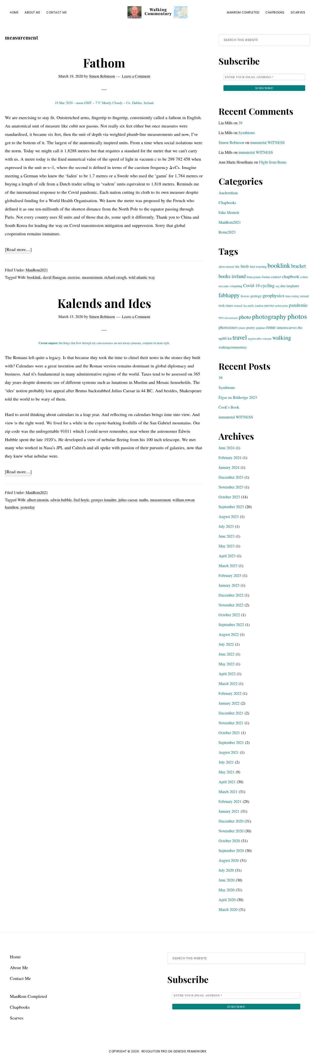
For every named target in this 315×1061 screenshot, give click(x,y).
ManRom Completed (28, 996)
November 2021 (231, 722)
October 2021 (229, 732)
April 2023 (227, 555)
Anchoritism (228, 192)
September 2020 (231, 850)
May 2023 (227, 545)
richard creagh (115, 277)
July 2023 (226, 526)
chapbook (290, 276)
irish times (226, 305)
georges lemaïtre (103, 499)
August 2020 (229, 860)
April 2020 (227, 899)
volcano (266, 338)
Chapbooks (227, 202)
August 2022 (229, 634)
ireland (304, 296)
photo (245, 316)
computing (235, 286)
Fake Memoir (229, 212)
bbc (237, 266)
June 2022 (227, 653)
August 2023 (229, 516)
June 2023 (227, 536)
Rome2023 (227, 232)
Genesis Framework (189, 1051)
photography (269, 316)
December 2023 (231, 477)
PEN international (228, 318)
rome (270, 327)
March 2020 (228, 909)
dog (277, 286)
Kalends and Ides (104, 303)
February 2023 (230, 575)
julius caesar (127, 499)
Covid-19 (251, 285)
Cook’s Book (229, 407)
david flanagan (54, 277)
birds (245, 266)
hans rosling (292, 296)
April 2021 (227, 781)
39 (240, 122)
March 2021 (228, 791)
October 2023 (229, 496)
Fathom (104, 62)
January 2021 (229, 811)
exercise (74, 277)
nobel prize (281, 305)
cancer (276, 276)
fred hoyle (81, 499)
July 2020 (226, 870)
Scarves (16, 1018)
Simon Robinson (231, 142)
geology (256, 295)
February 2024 (230, 457)
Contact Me (20, 978)
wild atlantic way (141, 277)
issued (238, 305)
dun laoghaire (289, 285)
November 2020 (231, 830)
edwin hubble (61, 499)
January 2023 (229, 585)
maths (143, 499)
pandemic (298, 305)
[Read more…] (18, 250)
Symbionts (246, 132)
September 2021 (231, 742)
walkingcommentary (233, 347)
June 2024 (227, 447)
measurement (92, 277)
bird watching (258, 266)
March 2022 (228, 683)
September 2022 (231, 624)
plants (242, 328)
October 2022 (229, 614)
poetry (250, 327)
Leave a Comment (136, 76)
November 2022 (231, 604)
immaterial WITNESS (267, 142)
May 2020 (227, 889)
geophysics (273, 295)
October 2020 (229, 840)
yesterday (27, 507)
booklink (34, 277)
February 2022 (230, 693)
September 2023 (231, 506)
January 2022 (229, 703)
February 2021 (230, 801)
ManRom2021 (37, 269)
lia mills (248, 305)
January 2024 (229, 467)
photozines (228, 327)
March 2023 (228, 565)
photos (297, 316)
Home (15, 957)
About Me (19, 967)
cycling (268, 285)
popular (260, 328)
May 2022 (227, 663)
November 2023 (231, 486)
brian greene (254, 277)
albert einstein (37, 499)
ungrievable (254, 338)
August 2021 (229, 752)
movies (269, 305)
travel (240, 337)
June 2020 (227, 879)
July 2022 (226, 644)
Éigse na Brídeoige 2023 (238, 397)
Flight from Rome (272, 162)
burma (266, 277)
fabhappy (229, 295)
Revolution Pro (154, 1051)
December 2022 (231, 595)
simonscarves (286, 327)
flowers (245, 296)
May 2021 (227, 771)
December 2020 (231, 821)
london (259, 305)
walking (281, 337)
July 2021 (226, 762)
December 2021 (231, 712)
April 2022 (227, 673)
